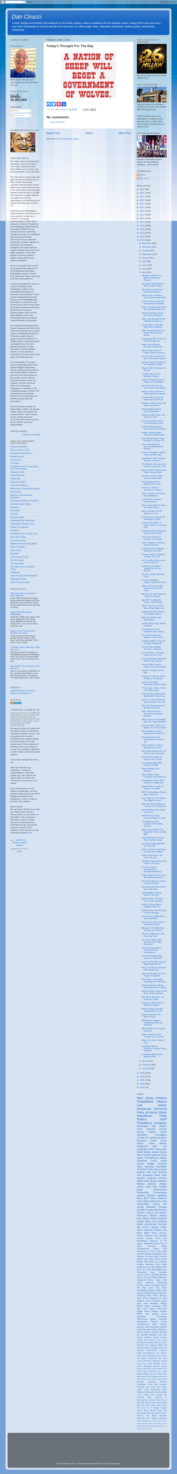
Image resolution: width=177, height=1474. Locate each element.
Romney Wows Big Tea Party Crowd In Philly (152, 758)
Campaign (154, 1348)
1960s (164, 1246)
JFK (144, 1270)
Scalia (164, 1322)
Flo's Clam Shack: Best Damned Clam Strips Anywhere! (152, 942)
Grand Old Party (17, 475)
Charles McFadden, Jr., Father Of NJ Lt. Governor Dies (154, 525)
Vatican (150, 1212)
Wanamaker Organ (159, 1390)
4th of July (155, 1251)
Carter (148, 1301)
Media (147, 1152)
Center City (160, 1249)
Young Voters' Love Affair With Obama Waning (152, 326)
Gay (165, 1254)
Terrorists (162, 1163)
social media (159, 1160)
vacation (141, 1195)
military (163, 1158)
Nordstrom (147, 1337)
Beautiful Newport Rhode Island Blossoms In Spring (154, 986)
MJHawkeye (15, 492)
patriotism (151, 1207)
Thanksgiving (143, 1249)
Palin (164, 1290)
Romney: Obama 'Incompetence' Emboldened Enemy (151, 869)
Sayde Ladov (143, 1390)
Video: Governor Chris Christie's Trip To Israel (153, 1035)
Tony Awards (151, 1314)
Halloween (153, 1298)
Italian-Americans (151, 1201)
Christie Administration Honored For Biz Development (151, 950)
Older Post (124, 133)
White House (155, 1149)
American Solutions (18, 447)
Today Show (162, 1374)
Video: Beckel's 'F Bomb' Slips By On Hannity (152, 746)
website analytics (23, 849)
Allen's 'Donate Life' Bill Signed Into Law (152, 512)
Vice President (159, 1221)
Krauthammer (152, 1350)
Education (142, 1140)
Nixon (147, 1306)
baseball (163, 1236)
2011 (142, 1073)
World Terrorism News (20, 582)
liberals (140, 1132)
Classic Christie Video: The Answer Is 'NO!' (153, 416)
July (144, 261)
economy (151, 1112)
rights (146, 1233)
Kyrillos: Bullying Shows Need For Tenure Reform (154, 428)
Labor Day (154, 1288)
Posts (16, 111)
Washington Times (18, 579)
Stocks (140, 1277)
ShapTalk (14, 554)
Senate (146, 1155)
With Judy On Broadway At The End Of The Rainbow (154, 805)
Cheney (163, 1332)
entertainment (153, 1356)
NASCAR (140, 1397)
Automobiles (143, 1204)
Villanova (141, 1256)
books (140, 1224)
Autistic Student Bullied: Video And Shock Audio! (153, 434)
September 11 (143, 1251)
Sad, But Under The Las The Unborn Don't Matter (154, 387)
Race (139, 1198)
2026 (142, 189)
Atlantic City (160, 1230)
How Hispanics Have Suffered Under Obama (153, 630)
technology (162, 1316)
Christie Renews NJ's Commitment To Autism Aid (153, 739)
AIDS (153, 1413)
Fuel (139, 1218)
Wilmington (141, 1418)
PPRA (139, 1314)
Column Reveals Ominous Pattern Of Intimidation (153, 381)
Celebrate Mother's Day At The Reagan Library (153, 613)
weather (141, 1178)
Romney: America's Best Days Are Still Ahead (152, 477)
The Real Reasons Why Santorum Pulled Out (152, 957)
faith (154, 1126)
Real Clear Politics (18, 537)
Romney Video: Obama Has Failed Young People (154, 471)
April (144, 272)
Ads (146, 1259)
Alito (148, 1418)
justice (162, 1105)
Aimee (142, 175)
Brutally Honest (17, 456)
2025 (142, 193)
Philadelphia (145, 1101)
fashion (140, 1259)
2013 (142, 237)
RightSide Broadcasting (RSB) (23, 544)
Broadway (148, 1175)
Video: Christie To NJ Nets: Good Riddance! (153, 494)
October (146, 251)
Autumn (148, 1285)
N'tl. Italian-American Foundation (24, 501)
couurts (164, 1423)
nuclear (140, 1285)
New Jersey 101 (144, 1379)
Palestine (152, 1371)
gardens (163, 1293)
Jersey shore (144, 1186)
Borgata (164, 1408)
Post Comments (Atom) (68, 139)
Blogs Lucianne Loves (20, 450)
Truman (140, 1340)
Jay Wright (141, 1358)
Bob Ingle (140, 1403)
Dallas (160, 1348)
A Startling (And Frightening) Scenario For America (154, 532)
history (140, 1143)
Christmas (142, 1169)
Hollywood (142, 1146)
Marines (164, 1337)
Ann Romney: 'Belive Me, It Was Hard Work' (153, 917)
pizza (164, 1301)
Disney (164, 1303)
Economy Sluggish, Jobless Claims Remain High (154, 453)
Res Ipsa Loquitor (18, 540)
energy (140, 1207)
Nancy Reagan (151, 1311)
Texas (158, 1238)
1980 (160, 1335)
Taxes (151, 1143)
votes (164, 1201)
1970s (145, 1298)
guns (139, 1233)
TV (146, 1137)
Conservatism (160, 1192)
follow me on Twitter (31, 435)
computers (156, 1306)
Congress (160, 1123)
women (140, 1221)
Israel (157, 1175)
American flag (151, 1236)
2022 (142, 204)
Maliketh (97, 1464)
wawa (139, 1376)
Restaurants (143, 1192)
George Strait (149, 1395)
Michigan (157, 1343)
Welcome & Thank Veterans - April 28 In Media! (154, 595)
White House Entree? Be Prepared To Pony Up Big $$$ (154, 832)
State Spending (145, 1166)
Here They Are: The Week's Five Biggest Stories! (154, 799)
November (147, 247)
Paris (164, 1288)
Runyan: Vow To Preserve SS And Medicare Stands (153, 392)
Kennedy (152, 1246)
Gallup (140, 1311)
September (147, 254)
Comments (19, 115)
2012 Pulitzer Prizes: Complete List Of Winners (154, 776)
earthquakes (150, 1392)
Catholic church (157, 1132)
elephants (151, 1400)
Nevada (154, 1322)
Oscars (163, 1256)
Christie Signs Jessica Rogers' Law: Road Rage (154, 665)
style (149, 1270)
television (148, 1230)
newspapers (157, 1254)
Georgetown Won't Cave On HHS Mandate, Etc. (154, 340)
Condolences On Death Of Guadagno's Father (153, 518)
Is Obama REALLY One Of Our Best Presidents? (153, 642)
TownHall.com (143, 1324)
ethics (164, 1314)
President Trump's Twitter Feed (24, 534)
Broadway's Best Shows (20, 453)
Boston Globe (161, 1403)
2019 (142, 215)
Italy (155, 1186)
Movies (163, 1143)
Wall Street (149, 1262)
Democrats (144, 1108)
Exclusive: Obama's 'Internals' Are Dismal (152, 489)
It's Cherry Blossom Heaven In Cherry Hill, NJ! (154, 882)
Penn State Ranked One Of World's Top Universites (154, 752)
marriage (163, 1272)
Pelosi (154, 1233)
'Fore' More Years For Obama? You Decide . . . (153, 538)
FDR (165, 1306)
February (146, 1065)
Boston (140, 1306)
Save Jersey (15, 550)
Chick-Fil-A (147, 1369)
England (162, 1218)
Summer (141, 1212)
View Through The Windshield (23, 576)
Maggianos (155, 1376)
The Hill (153, 1374)
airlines (150, 1280)
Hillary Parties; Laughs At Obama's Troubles (152, 787)
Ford (165, 1345)
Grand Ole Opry (154, 1423)
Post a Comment (57, 122)
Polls (150, 1169)
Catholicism (154, 1137)
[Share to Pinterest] (94, 109)
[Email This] (84, 109)
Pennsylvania (151, 1158)
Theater (163, 1186)
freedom (141, 1172)
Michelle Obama (151, 1293)
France (149, 1238)
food (139, 1175)
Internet (155, 1152)
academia (152, 1178)
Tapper (153, 1405)
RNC (160, 1358)
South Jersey (159, 1140)
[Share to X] (89, 109)
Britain (154, 1218)
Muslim (153, 1215)
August (145, 258)
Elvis (145, 1371)
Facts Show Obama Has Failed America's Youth (153, 422)
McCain (163, 1275)
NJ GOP (14, 514)
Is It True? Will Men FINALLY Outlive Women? (154, 581)
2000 (149, 1413)
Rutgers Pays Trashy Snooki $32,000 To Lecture (22, 632)
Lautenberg (152, 1358)
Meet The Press (143, 1405)
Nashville (153, 1335)
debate (148, 1254)
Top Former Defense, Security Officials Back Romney (152, 446)
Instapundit (15, 479)
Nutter (139, 1353)
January (146, 1068)
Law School (151, 1387)
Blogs (140, 1189)
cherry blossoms (152, 1327)
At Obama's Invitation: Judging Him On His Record (151, 568)
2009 (142, 1080)
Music (164, 1137)
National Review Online (20, 504)
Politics (142, 1119)
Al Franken (153, 1421)
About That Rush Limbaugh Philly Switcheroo (154, 969)
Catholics (151, 1129)
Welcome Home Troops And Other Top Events (154, 404)
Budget (150, 1163)
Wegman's (141, 1392)
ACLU (139, 1395)
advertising (162, 1283)
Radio (164, 1227)
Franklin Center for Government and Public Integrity (24, 467)
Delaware (162, 1277)
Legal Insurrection (18, 482)
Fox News (14, 463)
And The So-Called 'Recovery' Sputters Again (154, 683)
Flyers (155, 1296)
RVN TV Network (17, 547)
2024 (142, 197)
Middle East (143, 1181)
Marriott (152, 1410)
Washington (143, 1126)
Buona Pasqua (142, 1423)
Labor (164, 1251)
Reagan (163, 1207)
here (37, 814)
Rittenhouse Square (146, 1319)
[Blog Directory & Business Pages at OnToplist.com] (25, 693)
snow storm (151, 1267)
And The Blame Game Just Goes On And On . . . (153, 561)
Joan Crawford (143, 1421)
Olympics (157, 1301)
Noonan (163, 1296)
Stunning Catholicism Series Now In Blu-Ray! (154, 888)
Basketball (148, 1243)
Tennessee (147, 1361)
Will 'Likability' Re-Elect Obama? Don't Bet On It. (153, 732)
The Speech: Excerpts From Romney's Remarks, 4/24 (154, 465)
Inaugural (141, 1280)
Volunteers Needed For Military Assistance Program (152, 277)
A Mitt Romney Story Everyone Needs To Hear (154, 817)
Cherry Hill (160, 1204)
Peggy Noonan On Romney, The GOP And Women (154, 876)
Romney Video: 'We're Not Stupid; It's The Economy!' (154, 726)
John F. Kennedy (151, 1275)
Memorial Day (152, 1264)
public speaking (145, 1283)
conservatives (160, 1189)
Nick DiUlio (15, 511)
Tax (156, 1262)
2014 (142, 233)
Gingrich (140, 1301)
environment (151, 1224)
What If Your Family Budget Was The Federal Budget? (154, 720)
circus (145, 1356)
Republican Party (152, 1116)
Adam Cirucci (161, 1400)
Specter (140, 1293)
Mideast (141, 1184)
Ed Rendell (142, 1335)
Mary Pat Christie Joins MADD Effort (152, 618)
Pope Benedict (151, 1303)
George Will (161, 1395)
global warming (161, 1392)
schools (163, 1169)
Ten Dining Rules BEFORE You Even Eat (153, 845)
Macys (152, 1309)
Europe (163, 1209)
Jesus (140, 1230)
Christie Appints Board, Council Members (152, 410)
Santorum (162, 1329)
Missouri (163, 1376)
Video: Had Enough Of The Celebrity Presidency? (153, 320)
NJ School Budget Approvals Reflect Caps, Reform (154, 660)
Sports (163, 1152)
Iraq (138, 1309)
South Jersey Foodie (19, 557)
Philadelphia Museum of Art (22, 524)
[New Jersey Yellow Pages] (15, 703)
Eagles (159, 1290)
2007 (142, 1087)
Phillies (154, 1277)
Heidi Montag (141, 1426)
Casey (164, 1343)
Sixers (149, 1397)
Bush (147, 1221)
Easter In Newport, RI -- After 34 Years (152, 1016)
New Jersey (145, 1098)
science (140, 1275)
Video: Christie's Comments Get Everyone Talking (154, 850)
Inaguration (152, 1382)
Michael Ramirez (147, 1343)
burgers (147, 1348)
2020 (142, 211)
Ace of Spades (152, 1408)
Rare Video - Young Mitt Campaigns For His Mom (154, 980)
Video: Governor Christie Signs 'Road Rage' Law (153, 607)
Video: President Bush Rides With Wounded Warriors (154, 308)
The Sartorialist (17, 563)
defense (152, 1184)
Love (145, 1309)
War (149, 1172)
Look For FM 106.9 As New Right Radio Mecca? (154, 963)
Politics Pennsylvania (19, 527)
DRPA (160, 1345)
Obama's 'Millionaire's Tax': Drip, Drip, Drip (153, 935)
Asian (164, 1356)
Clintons (162, 1178)
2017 (142, 222)
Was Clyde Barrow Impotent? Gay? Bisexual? (23, 594)
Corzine (140, 1238)
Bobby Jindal (150, 1403)
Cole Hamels (157, 1369)
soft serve (141, 1408)
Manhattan (161, 1166)
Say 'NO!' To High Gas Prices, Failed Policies (152, 601)
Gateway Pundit (17, 472)
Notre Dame (152, 1329)
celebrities (156, 1361)
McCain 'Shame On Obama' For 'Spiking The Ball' (154, 363)
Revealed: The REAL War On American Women (153, 929)
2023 (142, 200)
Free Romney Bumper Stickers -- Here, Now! (152, 636)
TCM (165, 1410)
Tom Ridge (151, 1416)
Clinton (140, 1163)
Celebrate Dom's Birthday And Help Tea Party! (153, 550)
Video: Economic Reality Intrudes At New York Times (152, 588)
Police (153, 1198)
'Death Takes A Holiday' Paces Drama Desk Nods (154, 296)
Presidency (144, 1123)
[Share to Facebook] (92, 109)
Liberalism (142, 1135)
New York (160, 1146)
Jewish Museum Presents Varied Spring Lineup (153, 839)
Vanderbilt (163, 1416)
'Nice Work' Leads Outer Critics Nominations (152, 291)
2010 (142, 1077)
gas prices (142, 1227)
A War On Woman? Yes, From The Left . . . (152, 856)
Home (89, 133)
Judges (163, 1184)
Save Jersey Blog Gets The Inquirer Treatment (154, 975)
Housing (140, 1348)
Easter (140, 1243)
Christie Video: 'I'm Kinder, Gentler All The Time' (153, 654)
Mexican (140, 1327)
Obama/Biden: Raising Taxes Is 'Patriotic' (151, 894)
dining (153, 1181)
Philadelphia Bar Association (22, 520)
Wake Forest (162, 1405)
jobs (164, 1149)
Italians (146, 1218)
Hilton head (154, 1259)
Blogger (116, 1464)
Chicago (156, 1285)
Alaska (159, 1379)
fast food (141, 1254)
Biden (163, 1112)
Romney (162, 1172)
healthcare (155, 1155)
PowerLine (15, 530)
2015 (142, 229)
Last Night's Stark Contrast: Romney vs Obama (154, 459)
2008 (142, 1084)
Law (139, 1105)
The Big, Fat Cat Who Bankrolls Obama (151, 375)
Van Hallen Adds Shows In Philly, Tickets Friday (153, 285)
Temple (156, 1337)
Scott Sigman (147, 1429)
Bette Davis (162, 1421)
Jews (164, 1175)
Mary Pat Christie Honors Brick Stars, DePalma (153, 314)
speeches (156, 1366)
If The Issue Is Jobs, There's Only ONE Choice (154, 689)
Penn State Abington (151, 1364)
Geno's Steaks (143, 1410)
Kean (139, 1270)
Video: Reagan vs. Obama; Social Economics (153, 544)
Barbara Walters (143, 1374)
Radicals (140, 1416)
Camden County (145, 1209)
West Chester (159, 1324)
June (144, 265)
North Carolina (143, 1332)
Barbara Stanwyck (159, 1418)
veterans (163, 1233)
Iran (165, 1238)
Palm (154, 1379)
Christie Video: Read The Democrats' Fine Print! (153, 398)
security (163, 1129)
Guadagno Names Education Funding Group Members (154, 1048)
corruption (162, 1181)
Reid (149, 1296)
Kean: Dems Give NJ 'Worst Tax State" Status (154, 506)
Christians (142, 1160)
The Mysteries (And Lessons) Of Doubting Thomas (152, 824)
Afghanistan (161, 1267)
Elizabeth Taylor (143, 1345)
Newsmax (14, 507)
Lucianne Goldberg (18, 485)
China (139, 1246)
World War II (160, 1243)
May (144, 269)
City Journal (15, 460)
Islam (156, 1209)
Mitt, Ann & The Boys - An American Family (153, 998)
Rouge (159, 1410)
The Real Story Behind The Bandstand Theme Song (153, 695)
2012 (142, 240)
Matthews (153, 1345)
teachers (162, 1224)
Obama (162, 1101)
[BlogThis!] (87, 109)
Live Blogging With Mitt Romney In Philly (152, 764)
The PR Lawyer (17, 560)
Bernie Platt (146, 1376)
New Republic (150, 1340)
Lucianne (163, 1350)
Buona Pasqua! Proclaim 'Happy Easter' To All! (152, 1010)
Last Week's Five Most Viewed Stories (151, 500)
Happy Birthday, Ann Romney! (150, 770)
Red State (162, 1371)
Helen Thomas (161, 1413)
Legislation (142, 1149)
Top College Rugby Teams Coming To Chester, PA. (153, 439)
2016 (142, 226)
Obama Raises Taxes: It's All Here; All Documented (154, 992)
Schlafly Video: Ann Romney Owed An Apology (154, 911)
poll (154, 1172)
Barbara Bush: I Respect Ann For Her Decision (152, 900)
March (145, 1061)
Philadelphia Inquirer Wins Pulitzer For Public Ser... (153, 781)
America (161, 1098)
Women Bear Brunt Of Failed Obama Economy (153, 351)
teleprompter (141, 1413)
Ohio (139, 1303)
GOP (163, 1119)
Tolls (159, 1340)
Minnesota (162, 1309)
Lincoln (147, 1277)
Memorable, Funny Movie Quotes (25, 489)
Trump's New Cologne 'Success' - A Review (152, 648)
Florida (140, 1236)
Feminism (140, 1387)
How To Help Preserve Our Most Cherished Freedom (154, 357)
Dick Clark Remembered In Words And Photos (153, 707)
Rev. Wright (162, 1387)
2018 (142, 218)
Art (156, 1212)
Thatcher (155, 1332)
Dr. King (163, 1298)
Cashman (163, 1384)
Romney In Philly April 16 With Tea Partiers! (152, 1004)
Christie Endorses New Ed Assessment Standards (153, 302)
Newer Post (53, 133)
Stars (139, 1155)
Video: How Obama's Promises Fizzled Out (152, 346)
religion (163, 1126)
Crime (140, 1129)
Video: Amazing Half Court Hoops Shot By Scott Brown (153, 333)
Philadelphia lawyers (146, 1290)
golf (160, 1356)
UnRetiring (15, 572)
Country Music (152, 1256)
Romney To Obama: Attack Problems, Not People (153, 677)
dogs (153, 1272)
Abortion (151, 1195)
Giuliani (163, 1311)
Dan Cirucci (26, 16)
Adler (139, 1298)
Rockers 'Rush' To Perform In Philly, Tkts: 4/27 (153, 555)
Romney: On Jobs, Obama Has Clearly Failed (153, 923)
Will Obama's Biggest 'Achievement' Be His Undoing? (152, 1022)
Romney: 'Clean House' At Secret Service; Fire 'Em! (153, 701)
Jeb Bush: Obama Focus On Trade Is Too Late (154, 862)
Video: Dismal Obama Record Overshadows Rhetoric (152, 713)
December (147, 243)
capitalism (162, 1195)
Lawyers (154, 1227)
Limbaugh (141, 1296)
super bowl (161, 1280)
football (163, 1215)
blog (156, 1169)
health (140, 1152)
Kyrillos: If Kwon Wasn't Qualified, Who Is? (152, 906)
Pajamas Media (17, 517)
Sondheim (141, 1316)
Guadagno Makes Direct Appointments (152, 1055)
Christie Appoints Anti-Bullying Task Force (151, 483)
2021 (142, 207)
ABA (156, 1384)
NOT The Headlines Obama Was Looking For (154, 793)
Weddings (148, 1366)
